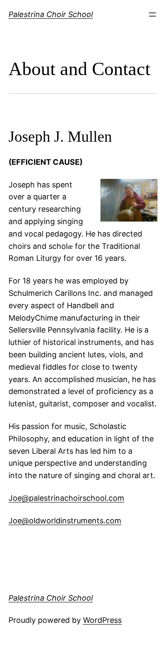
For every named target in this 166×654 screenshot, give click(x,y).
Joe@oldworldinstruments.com (65, 520)
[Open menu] (152, 14)
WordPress (102, 620)
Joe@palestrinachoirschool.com (66, 497)
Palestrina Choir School (51, 14)
